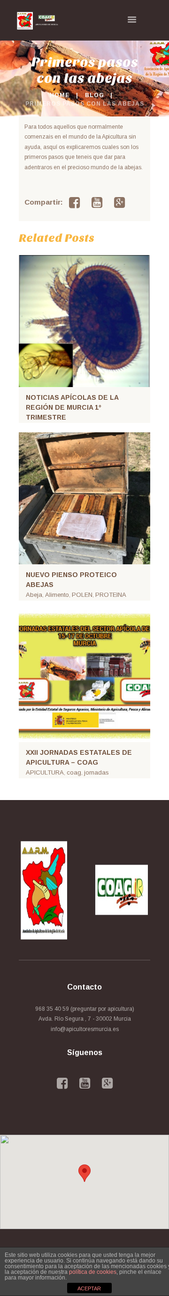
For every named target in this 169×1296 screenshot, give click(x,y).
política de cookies (92, 1272)
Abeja (34, 594)
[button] (84, 1173)
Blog (94, 95)
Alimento (57, 594)
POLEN (82, 594)
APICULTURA (45, 772)
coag (74, 772)
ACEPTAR (89, 1288)
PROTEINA (110, 594)
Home (59, 95)
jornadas (96, 772)
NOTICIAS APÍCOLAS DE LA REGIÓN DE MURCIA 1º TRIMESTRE (72, 407)
